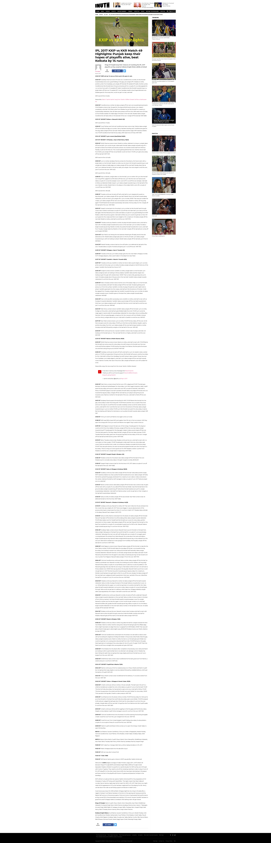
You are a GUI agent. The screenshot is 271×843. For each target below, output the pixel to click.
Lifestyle (136, 11)
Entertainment (122, 11)
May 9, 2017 (124, 378)
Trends (130, 11)
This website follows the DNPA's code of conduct (109, 836)
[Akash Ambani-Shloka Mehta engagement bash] (164, 143)
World (108, 11)
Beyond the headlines (152, 11)
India (102, 11)
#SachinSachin (129, 370)
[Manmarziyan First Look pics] (164, 206)
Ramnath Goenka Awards (151, 835)
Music (142, 11)
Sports (114, 11)
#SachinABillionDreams (130, 373)
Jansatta (140, 835)
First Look (154, 216)
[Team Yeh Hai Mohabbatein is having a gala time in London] (164, 185)
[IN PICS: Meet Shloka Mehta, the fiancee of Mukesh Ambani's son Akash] (164, 163)
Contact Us (161, 841)
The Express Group (101, 835)
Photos (162, 11)
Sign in (171, 11)
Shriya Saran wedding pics (158, 236)
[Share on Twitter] (124, 70)
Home (97, 11)
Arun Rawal (97, 71)
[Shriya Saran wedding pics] (164, 227)
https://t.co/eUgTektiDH (109, 375)
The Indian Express (113, 835)
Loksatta (134, 835)
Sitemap (161, 835)
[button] (172, 11)
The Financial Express (125, 835)
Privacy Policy (169, 841)
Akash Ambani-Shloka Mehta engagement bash (164, 152)
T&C (175, 841)
